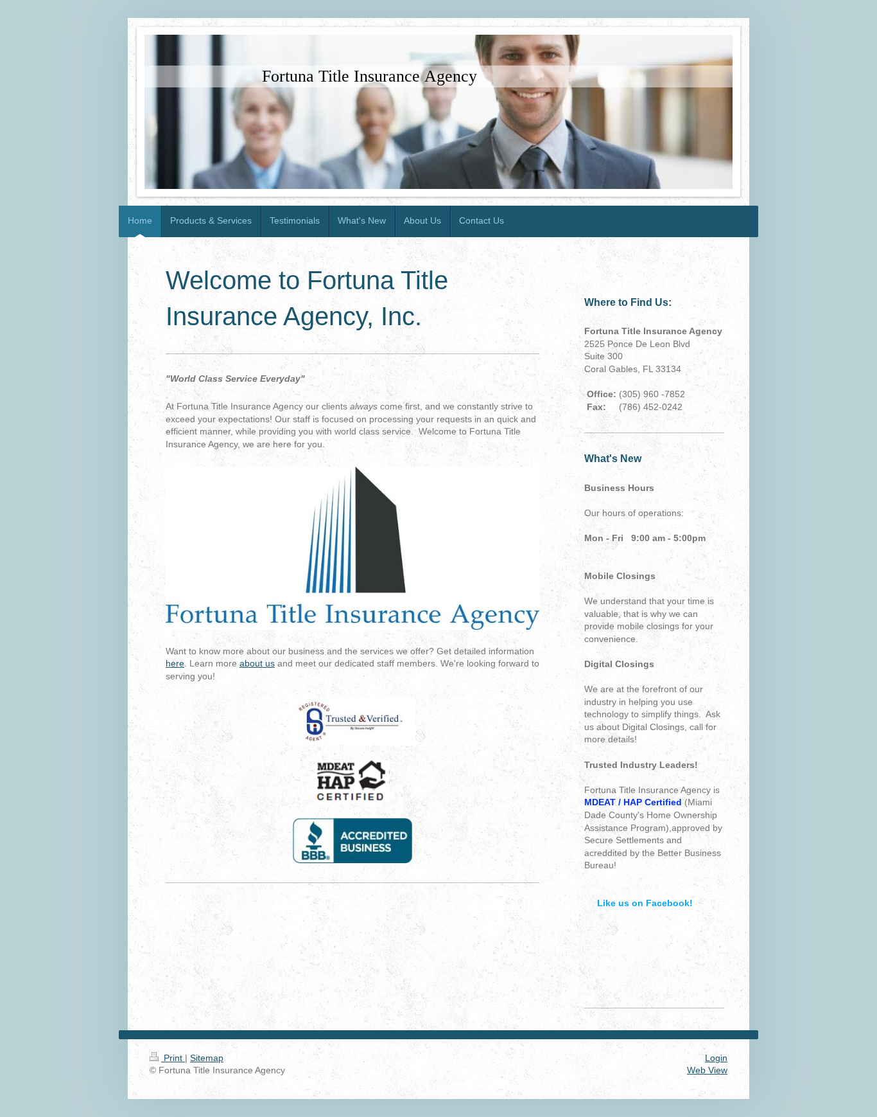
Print (173, 1058)
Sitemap (206, 1058)
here (175, 663)
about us (257, 663)
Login (716, 1058)
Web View (707, 1070)
